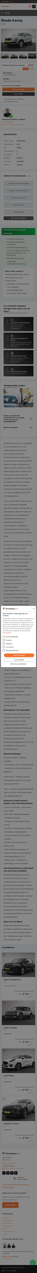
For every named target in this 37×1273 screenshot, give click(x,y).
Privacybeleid (7, 633)
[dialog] (18, 636)
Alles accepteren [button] (19, 655)
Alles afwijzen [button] (19, 660)
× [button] (33, 608)
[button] (18, 664)
